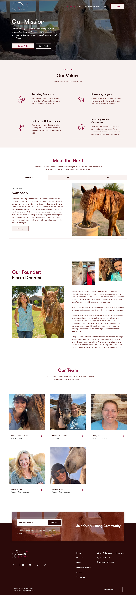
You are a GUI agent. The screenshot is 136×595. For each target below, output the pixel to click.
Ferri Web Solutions (26, 588)
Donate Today (23, 46)
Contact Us (80, 577)
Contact (104, 6)
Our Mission (71, 6)
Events (80, 6)
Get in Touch (43, 46)
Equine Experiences (92, 6)
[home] (20, 6)
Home (78, 553)
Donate (117, 6)
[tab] (28, 177)
